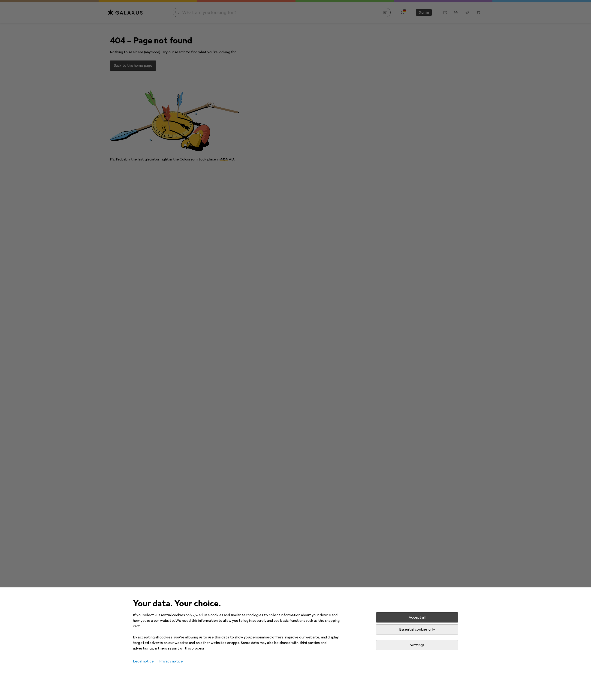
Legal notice (143, 661)
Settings (417, 645)
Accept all (417, 617)
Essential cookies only (417, 629)
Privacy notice (171, 661)
